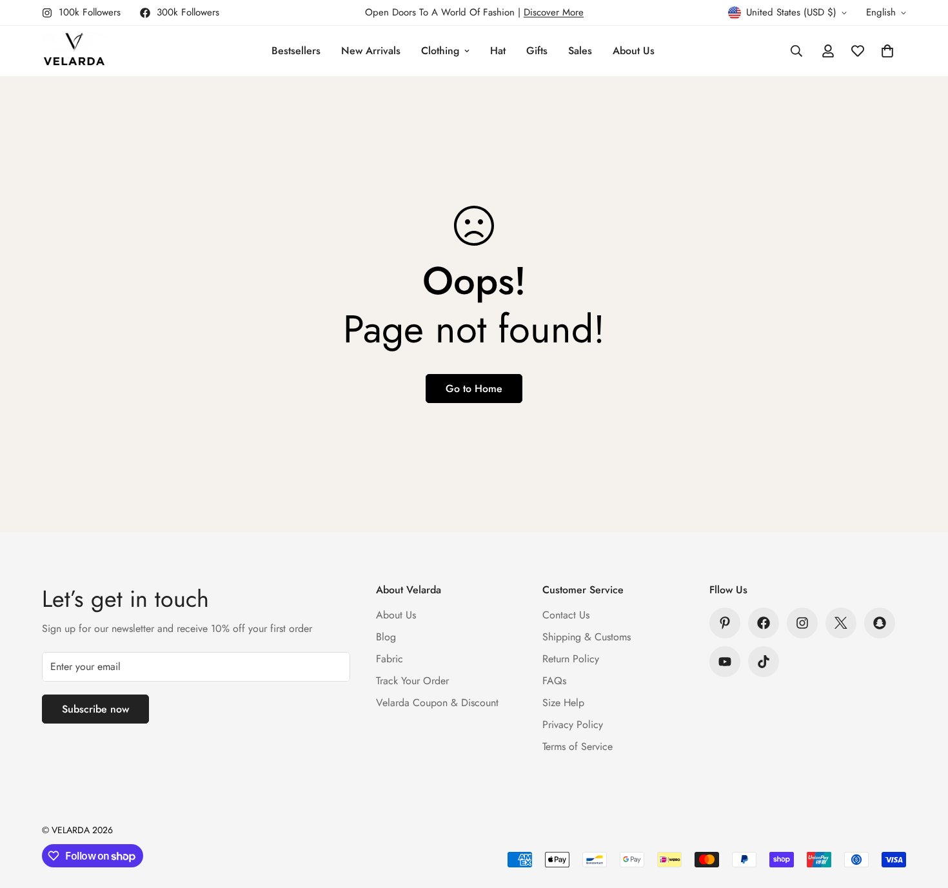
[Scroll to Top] (923, 818)
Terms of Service (577, 746)
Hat (498, 50)
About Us (634, 50)
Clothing (440, 50)
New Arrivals (370, 50)
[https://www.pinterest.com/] (724, 622)
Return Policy (570, 658)
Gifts (537, 50)
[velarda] (74, 51)
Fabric (389, 658)
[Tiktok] (763, 661)
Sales (580, 50)
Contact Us (565, 614)
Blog (386, 636)
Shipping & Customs (586, 636)
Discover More (554, 12)
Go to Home (474, 388)
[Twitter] (840, 622)
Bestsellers (296, 50)
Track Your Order (412, 680)
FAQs (554, 680)
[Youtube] (724, 661)
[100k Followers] (802, 622)
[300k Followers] (763, 622)
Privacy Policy (572, 724)
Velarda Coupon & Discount (437, 702)
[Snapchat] (879, 622)
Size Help (563, 702)
